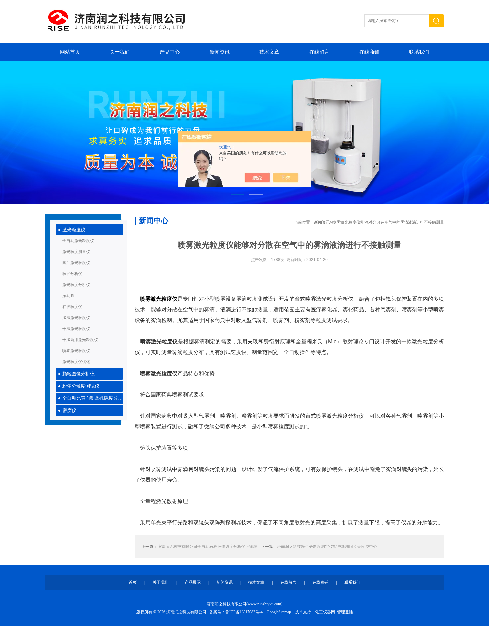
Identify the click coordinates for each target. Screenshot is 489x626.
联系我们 (419, 52)
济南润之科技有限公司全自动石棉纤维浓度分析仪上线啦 (207, 546)
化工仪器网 (325, 612)
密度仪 (69, 410)
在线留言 (319, 52)
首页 (133, 582)
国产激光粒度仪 (76, 262)
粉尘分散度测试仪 (80, 386)
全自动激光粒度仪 (78, 240)
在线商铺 (369, 52)
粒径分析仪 (72, 273)
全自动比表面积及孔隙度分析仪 (92, 398)
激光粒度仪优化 (76, 361)
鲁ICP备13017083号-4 (244, 612)
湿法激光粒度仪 (76, 317)
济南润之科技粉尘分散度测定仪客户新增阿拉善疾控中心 (327, 546)
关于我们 (120, 52)
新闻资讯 (220, 52)
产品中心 (170, 52)
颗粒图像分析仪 (78, 373)
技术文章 (269, 52)
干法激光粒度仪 (76, 328)
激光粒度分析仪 (76, 284)
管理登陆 (345, 612)
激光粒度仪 (73, 229)
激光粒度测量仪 (76, 251)
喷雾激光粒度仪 (76, 350)
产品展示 (193, 582)
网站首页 (70, 52)
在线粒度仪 (72, 306)
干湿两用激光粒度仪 (80, 339)
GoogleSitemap (279, 612)
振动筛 (68, 295)
